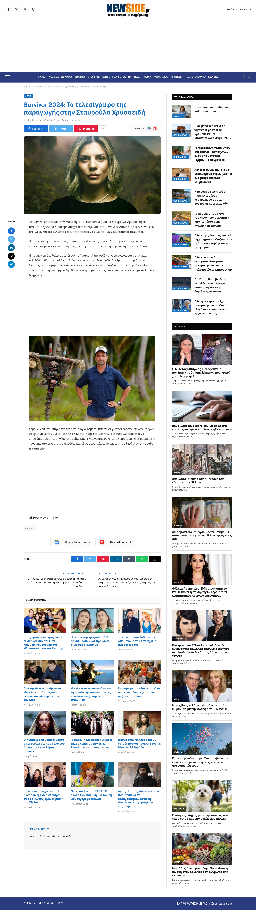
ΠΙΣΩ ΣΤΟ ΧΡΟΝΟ (196, 76)
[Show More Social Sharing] (102, 128)
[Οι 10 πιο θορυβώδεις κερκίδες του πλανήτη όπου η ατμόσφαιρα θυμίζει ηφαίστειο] (181, 283)
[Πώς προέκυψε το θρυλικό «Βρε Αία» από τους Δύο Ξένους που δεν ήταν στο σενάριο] (45, 672)
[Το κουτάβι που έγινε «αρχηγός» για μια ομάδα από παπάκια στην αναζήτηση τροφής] (181, 218)
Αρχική (27, 87)
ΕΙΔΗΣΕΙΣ (213, 76)
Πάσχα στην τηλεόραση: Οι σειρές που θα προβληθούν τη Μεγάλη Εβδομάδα (139, 743)
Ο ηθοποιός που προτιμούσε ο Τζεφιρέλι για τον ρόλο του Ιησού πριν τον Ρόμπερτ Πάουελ (44, 745)
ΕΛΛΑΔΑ (41, 76)
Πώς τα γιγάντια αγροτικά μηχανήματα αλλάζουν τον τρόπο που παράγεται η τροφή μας (213, 241)
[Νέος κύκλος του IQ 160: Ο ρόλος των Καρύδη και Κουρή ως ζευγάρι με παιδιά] (92, 774)
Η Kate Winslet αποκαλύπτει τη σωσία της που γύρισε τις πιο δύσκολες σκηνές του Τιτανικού (91, 694)
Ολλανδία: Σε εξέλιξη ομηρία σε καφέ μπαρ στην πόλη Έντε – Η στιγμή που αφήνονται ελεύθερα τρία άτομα (57, 582)
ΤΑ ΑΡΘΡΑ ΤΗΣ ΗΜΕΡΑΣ (192, 903)
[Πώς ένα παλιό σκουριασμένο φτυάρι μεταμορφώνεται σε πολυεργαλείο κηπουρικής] (181, 262)
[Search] (249, 77)
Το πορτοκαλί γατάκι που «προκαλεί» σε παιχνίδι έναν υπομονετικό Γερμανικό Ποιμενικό (212, 154)
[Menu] (7, 77)
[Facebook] (11, 231)
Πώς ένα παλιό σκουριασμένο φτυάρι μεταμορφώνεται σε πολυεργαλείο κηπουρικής (213, 263)
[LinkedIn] (11, 247)
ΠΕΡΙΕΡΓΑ (79, 76)
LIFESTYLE (93, 76)
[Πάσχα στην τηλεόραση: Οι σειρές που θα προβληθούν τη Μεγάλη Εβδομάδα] (139, 723)
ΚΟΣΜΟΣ (54, 76)
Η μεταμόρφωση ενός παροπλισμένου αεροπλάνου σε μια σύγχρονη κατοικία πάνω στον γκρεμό (212, 198)
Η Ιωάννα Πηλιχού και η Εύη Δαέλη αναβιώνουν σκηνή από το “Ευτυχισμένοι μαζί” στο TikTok (43, 797)
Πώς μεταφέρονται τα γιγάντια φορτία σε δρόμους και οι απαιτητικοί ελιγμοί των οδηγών (212, 132)
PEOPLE (116, 76)
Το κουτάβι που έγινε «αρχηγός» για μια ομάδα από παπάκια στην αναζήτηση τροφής (211, 219)
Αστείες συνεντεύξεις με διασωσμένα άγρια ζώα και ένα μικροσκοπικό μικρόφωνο (213, 176)
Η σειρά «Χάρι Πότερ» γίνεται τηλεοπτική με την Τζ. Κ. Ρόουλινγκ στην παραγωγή (91, 743)
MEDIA (147, 76)
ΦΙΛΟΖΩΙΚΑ (176, 76)
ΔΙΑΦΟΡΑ (66, 76)
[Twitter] (11, 239)
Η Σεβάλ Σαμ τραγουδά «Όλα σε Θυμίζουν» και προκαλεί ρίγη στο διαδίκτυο (90, 640)
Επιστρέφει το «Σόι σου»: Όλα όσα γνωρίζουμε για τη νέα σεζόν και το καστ (139, 692)
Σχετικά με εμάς (221, 903)
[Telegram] (11, 264)
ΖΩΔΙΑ (137, 76)
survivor (29, 528)
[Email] (11, 256)
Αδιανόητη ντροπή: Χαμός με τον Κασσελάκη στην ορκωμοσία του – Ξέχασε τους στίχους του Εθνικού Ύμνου (127, 582)
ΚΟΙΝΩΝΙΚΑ (161, 76)
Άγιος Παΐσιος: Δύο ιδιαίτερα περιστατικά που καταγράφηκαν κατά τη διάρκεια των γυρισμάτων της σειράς (138, 799)
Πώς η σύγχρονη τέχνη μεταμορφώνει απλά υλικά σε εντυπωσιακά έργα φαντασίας (210, 307)
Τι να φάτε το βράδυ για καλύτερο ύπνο (211, 109)
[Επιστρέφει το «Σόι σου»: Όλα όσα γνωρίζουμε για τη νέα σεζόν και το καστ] (139, 672)
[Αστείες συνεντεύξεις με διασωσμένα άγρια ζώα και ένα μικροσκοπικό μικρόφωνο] (181, 174)
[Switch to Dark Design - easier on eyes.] (243, 76)
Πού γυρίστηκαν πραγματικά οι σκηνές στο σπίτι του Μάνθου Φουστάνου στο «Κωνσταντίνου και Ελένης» (44, 642)
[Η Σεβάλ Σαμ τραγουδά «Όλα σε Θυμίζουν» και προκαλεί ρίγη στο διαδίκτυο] (92, 620)
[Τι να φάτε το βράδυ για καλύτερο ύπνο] (181, 111)
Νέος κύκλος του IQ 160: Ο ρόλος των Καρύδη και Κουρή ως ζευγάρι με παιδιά (91, 795)
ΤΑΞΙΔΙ (106, 76)
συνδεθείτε (68, 836)
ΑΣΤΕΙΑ (127, 76)
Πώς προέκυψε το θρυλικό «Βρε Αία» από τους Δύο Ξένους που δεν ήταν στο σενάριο (42, 694)
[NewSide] (128, 9)
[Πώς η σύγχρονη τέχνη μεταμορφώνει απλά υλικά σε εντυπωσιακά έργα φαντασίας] (181, 305)
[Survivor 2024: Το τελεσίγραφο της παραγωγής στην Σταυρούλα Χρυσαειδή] (92, 175)
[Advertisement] (128, 45)
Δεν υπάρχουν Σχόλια (57, 120)
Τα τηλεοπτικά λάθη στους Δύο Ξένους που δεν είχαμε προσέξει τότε (137, 640)
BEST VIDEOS (180, 135)
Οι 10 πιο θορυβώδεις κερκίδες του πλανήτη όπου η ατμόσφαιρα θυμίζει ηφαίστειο (210, 285)
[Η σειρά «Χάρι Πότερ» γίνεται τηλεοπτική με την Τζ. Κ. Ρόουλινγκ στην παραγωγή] (92, 723)
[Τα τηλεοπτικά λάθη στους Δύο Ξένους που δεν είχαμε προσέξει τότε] (139, 620)
